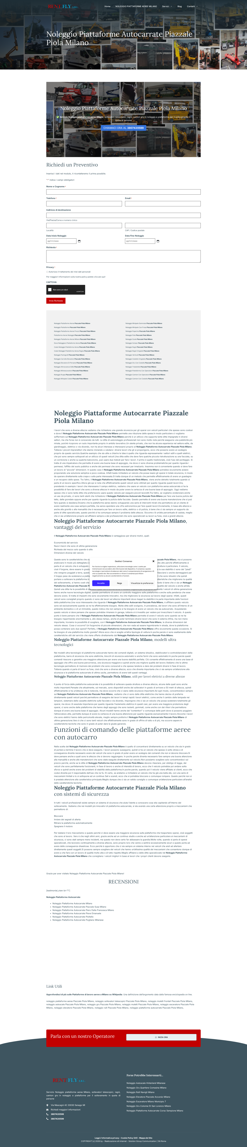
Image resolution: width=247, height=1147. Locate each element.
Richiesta (51, 247)
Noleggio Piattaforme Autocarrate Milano (72, 903)
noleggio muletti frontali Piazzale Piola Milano (170, 1001)
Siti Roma (162, 1141)
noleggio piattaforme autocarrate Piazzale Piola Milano (156, 1007)
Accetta (101, 583)
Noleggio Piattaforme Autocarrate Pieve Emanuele (76, 913)
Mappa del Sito (145, 1138)
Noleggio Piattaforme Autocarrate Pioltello (73, 916)
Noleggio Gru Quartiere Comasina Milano (146, 1087)
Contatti (191, 6)
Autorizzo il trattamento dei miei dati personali (70, 272)
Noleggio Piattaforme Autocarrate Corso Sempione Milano (155, 1110)
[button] (153, 561)
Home (107, 6)
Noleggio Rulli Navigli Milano (141, 1092)
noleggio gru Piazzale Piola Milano (104, 1004)
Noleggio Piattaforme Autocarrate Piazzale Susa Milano (79, 906)
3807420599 (57, 1114)
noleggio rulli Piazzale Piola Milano (112, 1007)
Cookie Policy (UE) (129, 1138)
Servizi (165, 6)
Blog (180, 6)
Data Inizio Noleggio (56, 235)
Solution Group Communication (142, 1141)
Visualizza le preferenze (142, 583)
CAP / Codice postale (134, 230)
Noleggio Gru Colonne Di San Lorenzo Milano (149, 1106)
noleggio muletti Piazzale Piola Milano (140, 1004)
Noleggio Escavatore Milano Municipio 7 (146, 1101)
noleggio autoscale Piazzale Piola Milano (66, 1004)
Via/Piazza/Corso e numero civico (61, 220)
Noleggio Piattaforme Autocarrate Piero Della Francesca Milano (83, 910)
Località (49, 230)
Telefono (51, 198)
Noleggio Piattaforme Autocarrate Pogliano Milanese (77, 920)
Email (128, 198)
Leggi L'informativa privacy (107, 1138)
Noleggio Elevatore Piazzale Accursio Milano (148, 1097)
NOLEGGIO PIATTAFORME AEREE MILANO (136, 6)
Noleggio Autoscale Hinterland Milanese (146, 1083)
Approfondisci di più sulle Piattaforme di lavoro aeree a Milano (77, 994)
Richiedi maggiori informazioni (65, 1109)
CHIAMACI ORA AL (123, 127)
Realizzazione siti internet (116, 1141)
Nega (119, 583)
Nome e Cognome (56, 186)
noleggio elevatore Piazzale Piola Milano (73, 1007)
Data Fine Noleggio (134, 235)
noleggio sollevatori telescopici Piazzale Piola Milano (121, 1001)
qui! (103, 277)
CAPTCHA (51, 282)
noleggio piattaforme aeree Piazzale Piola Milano (70, 1001)
